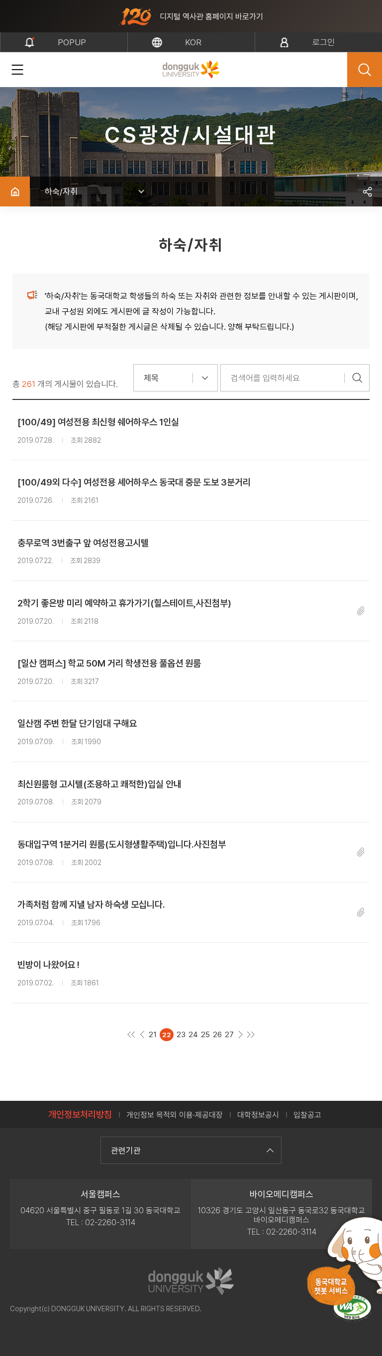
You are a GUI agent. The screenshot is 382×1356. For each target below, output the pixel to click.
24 (193, 1034)
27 (229, 1034)
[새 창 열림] (352, 1308)
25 (205, 1034)
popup (72, 42)
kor (193, 42)
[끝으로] (251, 1034)
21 (153, 1034)
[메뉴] (17, 69)
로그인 (323, 42)
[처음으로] (131, 1034)
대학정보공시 (258, 1115)
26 (217, 1034)
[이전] (142, 1034)
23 (181, 1034)
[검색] (357, 377)
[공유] (367, 191)
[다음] (240, 1034)
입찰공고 (307, 1115)
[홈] (15, 191)
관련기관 (126, 1151)
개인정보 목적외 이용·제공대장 (174, 1115)
